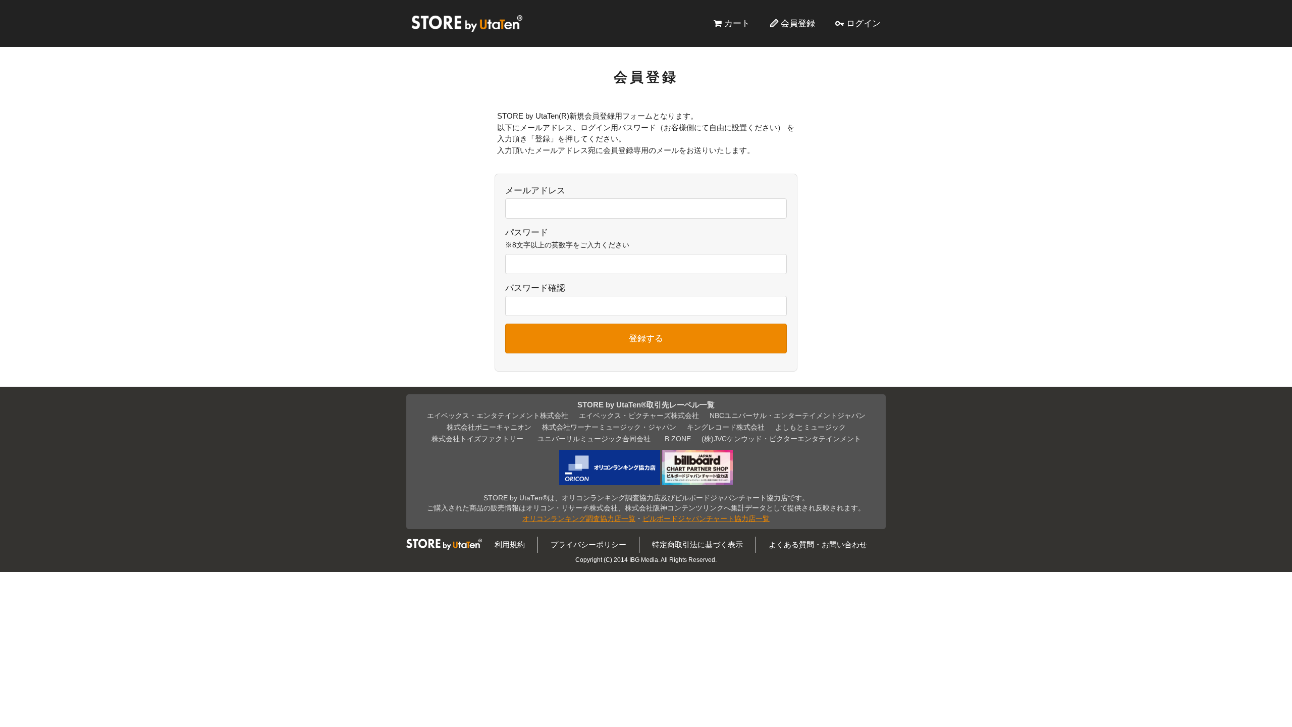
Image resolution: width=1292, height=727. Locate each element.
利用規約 (510, 544)
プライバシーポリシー (588, 544)
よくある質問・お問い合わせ (818, 544)
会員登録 (798, 23)
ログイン (863, 23)
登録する (646, 338)
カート (737, 23)
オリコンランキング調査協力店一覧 (578, 519)
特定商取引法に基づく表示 (697, 544)
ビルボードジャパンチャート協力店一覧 (706, 519)
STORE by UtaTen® (466, 23)
